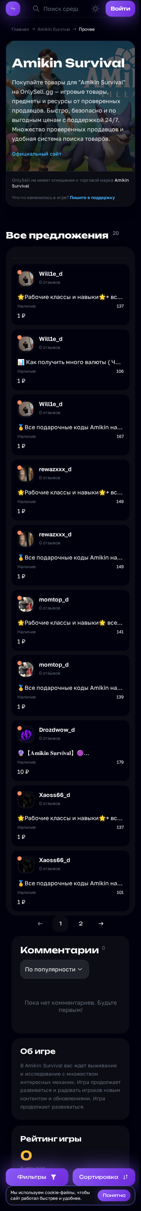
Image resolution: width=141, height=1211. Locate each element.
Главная (20, 29)
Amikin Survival (54, 29)
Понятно (114, 1195)
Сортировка (98, 1177)
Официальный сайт (36, 154)
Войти (120, 8)
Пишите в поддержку (92, 197)
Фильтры (31, 1177)
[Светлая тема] (95, 8)
